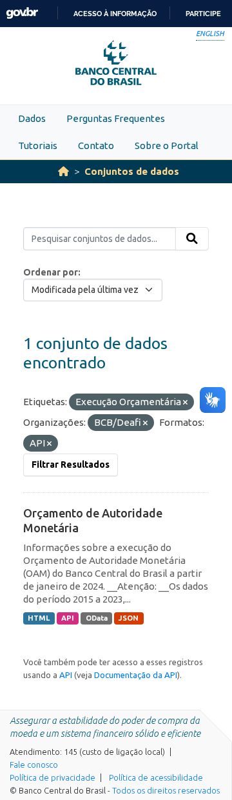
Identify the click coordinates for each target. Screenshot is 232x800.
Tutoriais (37, 145)
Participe (203, 13)
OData (97, 618)
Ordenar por (50, 272)
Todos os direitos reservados (166, 790)
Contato (96, 145)
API (67, 618)
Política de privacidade (52, 777)
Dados (32, 118)
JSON (129, 618)
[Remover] (185, 402)
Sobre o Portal (166, 145)
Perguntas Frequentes (115, 118)
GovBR (22, 13)
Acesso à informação (115, 13)
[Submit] (192, 238)
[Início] (63, 171)
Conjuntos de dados (131, 171)
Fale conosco (34, 764)
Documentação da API (135, 674)
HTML (39, 618)
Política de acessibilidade (156, 777)
